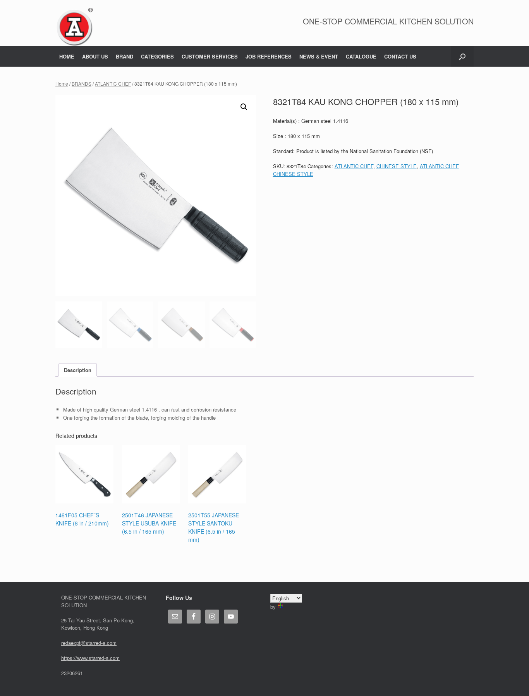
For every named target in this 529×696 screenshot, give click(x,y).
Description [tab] (77, 370)
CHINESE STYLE (396, 166)
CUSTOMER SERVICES (210, 56)
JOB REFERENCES (269, 56)
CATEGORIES (157, 56)
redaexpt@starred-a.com (89, 642)
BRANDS (81, 83)
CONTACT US (400, 56)
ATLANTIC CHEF (113, 83)
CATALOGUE (361, 56)
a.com (113, 658)
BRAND (124, 56)
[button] (462, 56)
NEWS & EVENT (318, 56)
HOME (66, 56)
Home (61, 83)
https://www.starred (82, 658)
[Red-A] (74, 27)
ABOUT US (95, 56)
